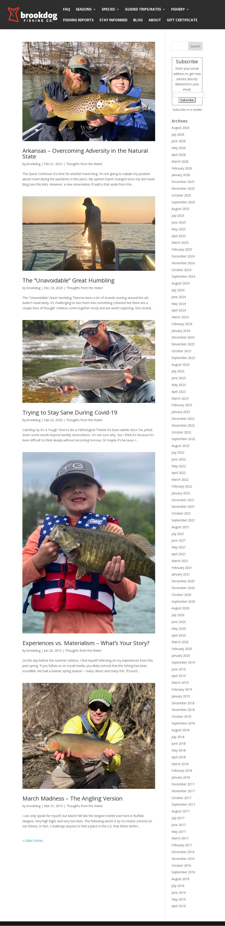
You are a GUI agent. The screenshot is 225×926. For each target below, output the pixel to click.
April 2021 (179, 554)
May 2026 (179, 148)
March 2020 (180, 642)
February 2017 (182, 845)
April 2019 (179, 676)
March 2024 (180, 317)
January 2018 (181, 777)
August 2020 (180, 608)
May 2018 (179, 750)
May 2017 (179, 832)
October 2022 (181, 432)
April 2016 (179, 906)
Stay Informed (113, 20)
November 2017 (183, 791)
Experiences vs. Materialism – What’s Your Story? (85, 643)
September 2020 (183, 601)
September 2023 (183, 358)
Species (108, 10)
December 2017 (183, 784)
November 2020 (183, 588)
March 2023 (180, 398)
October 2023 (181, 351)
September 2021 (183, 520)
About (155, 20)
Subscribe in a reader (187, 109)
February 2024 (182, 324)
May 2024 (179, 304)
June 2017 (179, 825)
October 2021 (181, 513)
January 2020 (181, 655)
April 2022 (179, 473)
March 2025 (180, 242)
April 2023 (179, 391)
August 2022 (180, 446)
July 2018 (178, 737)
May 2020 (179, 628)
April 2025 (179, 236)
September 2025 (183, 202)
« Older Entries (32, 841)
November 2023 (183, 344)
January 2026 (181, 175)
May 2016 (179, 899)
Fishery (178, 10)
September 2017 (183, 804)
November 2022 (183, 425)
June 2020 (179, 622)
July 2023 (178, 371)
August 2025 (180, 209)
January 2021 (181, 574)
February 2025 (182, 249)
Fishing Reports (78, 20)
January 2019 (181, 696)
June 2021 (179, 540)
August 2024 (180, 283)
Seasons (84, 10)
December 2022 (183, 419)
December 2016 (183, 852)
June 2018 (179, 743)
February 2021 (182, 568)
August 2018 (180, 730)
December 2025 (183, 182)
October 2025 (181, 195)
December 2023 (183, 337)
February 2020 (182, 649)
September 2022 (183, 439)
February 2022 (182, 486)
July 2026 (178, 134)
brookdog (33, 164)
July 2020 (178, 615)
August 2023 (180, 364)
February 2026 (182, 168)
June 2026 (179, 141)
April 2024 (179, 310)
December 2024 (183, 256)
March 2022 (180, 479)
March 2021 (180, 561)
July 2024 (178, 290)
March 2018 (180, 764)
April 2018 (179, 757)
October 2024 (181, 270)
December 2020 (183, 581)
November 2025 (183, 188)
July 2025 (178, 215)
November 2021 (183, 506)
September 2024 (183, 276)
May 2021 (179, 547)
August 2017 (180, 811)
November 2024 (183, 263)
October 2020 (181, 595)
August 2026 (180, 128)
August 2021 (180, 527)
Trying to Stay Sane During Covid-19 (69, 412)
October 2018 (181, 716)
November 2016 (183, 859)
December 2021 (183, 500)
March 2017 (180, 838)
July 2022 (178, 452)
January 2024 (181, 331)
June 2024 (179, 297)
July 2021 (178, 534)
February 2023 (182, 405)
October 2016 (181, 865)
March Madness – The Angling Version (72, 798)
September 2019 (183, 662)
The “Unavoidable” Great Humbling (68, 280)
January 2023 (181, 412)
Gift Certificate (182, 20)
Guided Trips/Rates (143, 10)
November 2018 (183, 710)
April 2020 (179, 635)
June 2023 (179, 378)
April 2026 (179, 155)
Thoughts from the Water (84, 164)
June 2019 (179, 669)
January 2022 (181, 493)
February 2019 (182, 689)
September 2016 (183, 872)
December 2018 (183, 703)
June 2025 (179, 222)
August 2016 (180, 879)
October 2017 (181, 798)
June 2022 (179, 459)
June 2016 (179, 892)
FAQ (66, 10)
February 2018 (182, 770)
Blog (138, 20)
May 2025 (179, 229)
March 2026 (180, 161)
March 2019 (180, 682)
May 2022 (179, 466)
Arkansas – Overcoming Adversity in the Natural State (85, 153)
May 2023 (179, 385)
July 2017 (178, 818)
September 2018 (183, 723)
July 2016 (178, 886)
